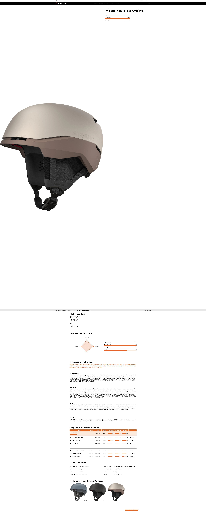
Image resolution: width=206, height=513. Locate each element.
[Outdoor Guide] (61, 3)
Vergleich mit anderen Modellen (76, 325)
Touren (107, 3)
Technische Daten (74, 326)
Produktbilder (73, 328)
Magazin (117, 3)
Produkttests (102, 3)
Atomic (115, 471)
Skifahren (120, 474)
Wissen (112, 3)
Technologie (75, 320)
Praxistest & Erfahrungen (75, 317)
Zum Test (132, 437)
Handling (74, 322)
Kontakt (149, 0)
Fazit (71, 323)
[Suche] (149, 3)
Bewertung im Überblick (75, 316)
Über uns (145, 0)
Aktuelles (96, 3)
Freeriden (115, 474)
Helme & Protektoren (118, 469)
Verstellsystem (108, 17)
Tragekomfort (108, 15)
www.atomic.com (83, 474)
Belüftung (107, 20)
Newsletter (141, 0)
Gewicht (106, 349)
